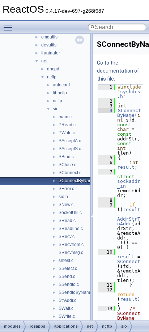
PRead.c (67, 124)
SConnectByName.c (78, 180)
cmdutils (49, 37)
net (44, 60)
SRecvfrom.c (71, 244)
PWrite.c (67, 132)
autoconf (61, 84)
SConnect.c (70, 172)
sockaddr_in (128, 184)
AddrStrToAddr (128, 221)
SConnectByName (129, 113)
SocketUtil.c (70, 212)
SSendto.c (69, 284)
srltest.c (66, 260)
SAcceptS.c (70, 148)
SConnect (128, 261)
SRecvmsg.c (71, 252)
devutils (48, 45)
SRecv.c (66, 236)
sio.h (63, 196)
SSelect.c (68, 268)
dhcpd (53, 68)
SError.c (66, 188)
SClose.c (67, 164)
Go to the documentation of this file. (118, 71)
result (126, 167)
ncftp (51, 76)
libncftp (60, 92)
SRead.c (67, 220)
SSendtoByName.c (77, 292)
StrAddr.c (67, 300)
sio (56, 108)
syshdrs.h (128, 94)
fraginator (50, 53)
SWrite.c (67, 316)
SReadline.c (71, 228)
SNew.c (66, 204)
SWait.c (66, 308)
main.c (65, 116)
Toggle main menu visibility (9, 27)
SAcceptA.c (70, 140)
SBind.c (66, 156)
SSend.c (67, 276)
